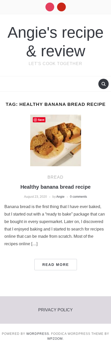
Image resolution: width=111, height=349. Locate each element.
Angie (60, 197)
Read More (55, 265)
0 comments (78, 197)
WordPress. (38, 334)
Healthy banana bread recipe (55, 187)
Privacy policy (55, 310)
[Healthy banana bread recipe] (55, 140)
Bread (55, 177)
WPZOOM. (55, 338)
